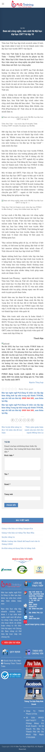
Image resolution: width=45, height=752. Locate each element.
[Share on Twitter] (20, 420)
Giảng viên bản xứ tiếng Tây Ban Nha (18, 533)
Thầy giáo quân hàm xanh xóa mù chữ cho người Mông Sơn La (34, 430)
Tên (6, 474)
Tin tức (22, 28)
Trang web (8, 494)
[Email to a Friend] (24, 420)
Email (7, 484)
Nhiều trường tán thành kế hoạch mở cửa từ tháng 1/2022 (21, 542)
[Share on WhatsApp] (12, 420)
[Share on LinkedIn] (32, 420)
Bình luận (9, 455)
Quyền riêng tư (8, 537)
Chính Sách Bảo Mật (12, 660)
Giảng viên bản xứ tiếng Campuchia (17, 528)
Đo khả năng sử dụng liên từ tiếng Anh (18, 548)
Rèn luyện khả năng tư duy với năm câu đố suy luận (12, 430)
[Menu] (3, 3)
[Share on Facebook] (16, 420)
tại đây (4, 401)
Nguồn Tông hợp (36, 382)
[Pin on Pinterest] (28, 420)
